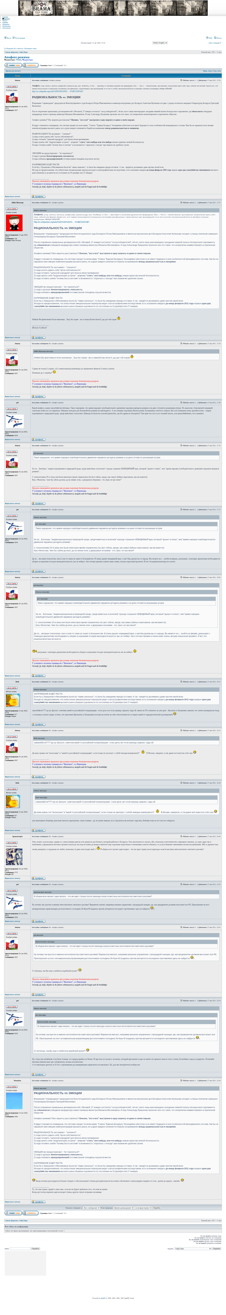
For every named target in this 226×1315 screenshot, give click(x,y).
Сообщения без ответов (13, 48)
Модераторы (27, 60)
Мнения (5, 22)
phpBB (103, 1298)
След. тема (217, 71)
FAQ (210, 38)
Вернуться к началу (12, 196)
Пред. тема (207, 71)
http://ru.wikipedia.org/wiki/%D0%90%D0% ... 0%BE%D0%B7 (57, 91)
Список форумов (11, 52)
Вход (8, 38)
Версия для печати (13, 71)
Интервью (5, 24)
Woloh (18, 60)
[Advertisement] (107, 1274)
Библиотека (6, 26)
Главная (5, 17)
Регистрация (20, 38)
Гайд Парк (24, 52)
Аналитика (6, 19)
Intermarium (6, 28)
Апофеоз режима (16, 57)
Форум (4, 21)
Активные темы (30, 48)
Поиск (219, 38)
